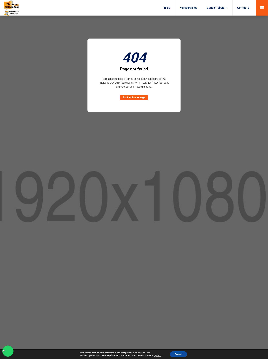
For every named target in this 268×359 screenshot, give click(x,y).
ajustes (157, 355)
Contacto (243, 7)
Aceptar (178, 354)
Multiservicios (188, 7)
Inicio (166, 7)
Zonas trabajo (216, 7)
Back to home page (134, 97)
